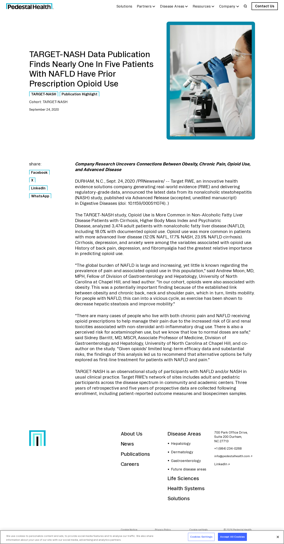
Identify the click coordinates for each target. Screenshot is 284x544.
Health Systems (186, 488)
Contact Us (264, 6)
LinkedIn (38, 188)
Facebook (39, 172)
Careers (130, 464)
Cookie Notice (129, 529)
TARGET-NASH (43, 94)
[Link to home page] (30, 6)
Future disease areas (188, 469)
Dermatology (182, 452)
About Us (132, 433)
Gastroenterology (186, 461)
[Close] (278, 537)
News (127, 444)
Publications (135, 454)
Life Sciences (183, 478)
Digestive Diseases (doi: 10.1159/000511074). (123, 203)
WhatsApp (40, 196)
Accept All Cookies (232, 536)
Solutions (179, 498)
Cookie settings (198, 529)
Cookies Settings (201, 536)
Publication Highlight (79, 94)
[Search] (245, 6)
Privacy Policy (163, 529)
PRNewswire (150, 181)
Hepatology (181, 443)
